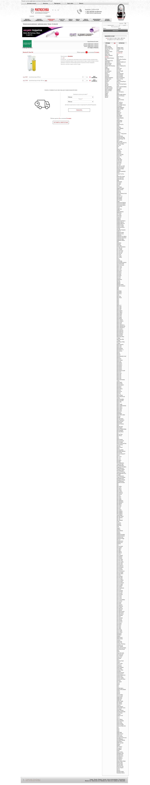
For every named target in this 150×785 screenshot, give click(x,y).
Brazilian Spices (120, 688)
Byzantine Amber (120, 771)
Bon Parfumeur (108, 71)
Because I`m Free (120, 174)
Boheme (118, 532)
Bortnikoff (107, 75)
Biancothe (119, 276)
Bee (117, 175)
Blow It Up (119, 456)
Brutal (118, 729)
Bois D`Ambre (120, 581)
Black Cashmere (120, 321)
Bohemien (119, 543)
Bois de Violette (120, 572)
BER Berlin (119, 213)
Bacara (118, 67)
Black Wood (119, 411)
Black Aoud (119, 315)
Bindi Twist (119, 293)
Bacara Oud (119, 68)
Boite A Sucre (119, 632)
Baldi (106, 45)
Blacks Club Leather (121, 414)
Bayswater (119, 158)
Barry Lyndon (119, 141)
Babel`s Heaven (120, 56)
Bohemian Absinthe (121, 534)
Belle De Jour (119, 196)
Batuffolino (119, 151)
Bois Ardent (119, 547)
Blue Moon (119, 504)
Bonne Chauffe (120, 646)
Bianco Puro (119, 270)
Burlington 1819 (120, 753)
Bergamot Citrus (120, 224)
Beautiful (118, 170)
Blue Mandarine (120, 502)
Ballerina (118, 114)
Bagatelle (118, 89)
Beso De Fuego (120, 250)
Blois (118, 437)
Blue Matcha (119, 503)
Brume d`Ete (119, 722)
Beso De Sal (119, 253)
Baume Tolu (119, 155)
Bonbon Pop (119, 641)
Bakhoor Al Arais (120, 99)
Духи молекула (121, 779)
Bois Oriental (119, 620)
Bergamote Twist (120, 233)
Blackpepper (119, 413)
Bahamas (118, 90)
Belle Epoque (119, 197)
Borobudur (119, 658)
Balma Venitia (108, 46)
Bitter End (119, 296)
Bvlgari (106, 93)
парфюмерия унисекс (42, 24)
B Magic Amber (120, 47)
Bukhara (118, 744)
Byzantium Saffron (120, 772)
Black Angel (119, 314)
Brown (118, 716)
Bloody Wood (120, 447)
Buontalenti (119, 749)
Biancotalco (119, 275)
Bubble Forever (120, 733)
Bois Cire (119, 554)
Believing (119, 190)
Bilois (118, 289)
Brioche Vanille (120, 701)
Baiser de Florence (120, 95)
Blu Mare (119, 461)
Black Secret (119, 391)
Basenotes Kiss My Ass (122, 142)
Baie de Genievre (120, 92)
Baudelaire (119, 153)
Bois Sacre (119, 625)
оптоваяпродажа (107, 20)
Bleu (118, 433)
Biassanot (119, 278)
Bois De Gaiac (120, 563)
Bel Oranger (119, 187)
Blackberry (119, 412)
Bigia (118, 287)
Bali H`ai (118, 110)
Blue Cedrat (119, 490)
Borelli (118, 651)
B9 (117, 55)
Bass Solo (119, 145)
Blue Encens (119, 494)
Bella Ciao (119, 192)
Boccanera (119, 522)
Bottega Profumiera (109, 77)
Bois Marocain (120, 608)
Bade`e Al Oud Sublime (121, 86)
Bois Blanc (119, 549)
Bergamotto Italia (120, 239)
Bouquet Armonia (120, 672)
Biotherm (100, 779)
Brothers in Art (120, 715)
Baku (118, 101)
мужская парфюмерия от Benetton (91, 45)
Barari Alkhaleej (120, 128)
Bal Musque (119, 106)
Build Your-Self (120, 743)
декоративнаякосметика (97, 20)
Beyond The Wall (120, 263)
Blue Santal (119, 509)
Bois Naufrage (120, 615)
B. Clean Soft (55, 24)
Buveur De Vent (120, 766)
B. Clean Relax (120, 51)
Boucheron (107, 80)
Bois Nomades (120, 618)
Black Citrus (119, 323)
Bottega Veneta (108, 79)
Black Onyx (119, 373)
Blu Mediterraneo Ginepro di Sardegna (121, 476)
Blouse (118, 455)
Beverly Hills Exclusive (121, 262)
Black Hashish (120, 348)
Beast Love (119, 163)
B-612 (118, 50)
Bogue (106, 67)
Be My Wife (119, 161)
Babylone (119, 63)
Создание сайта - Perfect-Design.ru (33, 779)
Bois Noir (119, 616)
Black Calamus (120, 319)
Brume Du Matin (120, 720)
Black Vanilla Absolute (121, 405)
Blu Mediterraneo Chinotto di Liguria (120, 469)
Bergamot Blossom (121, 223)
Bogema (118, 528)
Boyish (118, 683)
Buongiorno (119, 748)
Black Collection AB (121, 326)
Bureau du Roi (120, 752)
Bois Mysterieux (120, 614)
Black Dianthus (120, 334)
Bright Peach (119, 698)
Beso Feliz (119, 254)
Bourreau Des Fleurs (121, 679)
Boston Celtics (120, 663)
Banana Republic (108, 47)
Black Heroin (119, 351)
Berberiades (119, 215)
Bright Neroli (119, 697)
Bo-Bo (118, 521)
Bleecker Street (120, 426)
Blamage (118, 417)
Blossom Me (119, 452)
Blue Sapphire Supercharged (119, 514)
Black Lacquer (120, 360)
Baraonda (119, 127)
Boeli (118, 526)
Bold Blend (119, 634)
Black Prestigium (120, 384)
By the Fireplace (120, 767)
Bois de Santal (120, 569)
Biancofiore (119, 271)
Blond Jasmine (120, 439)
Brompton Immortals (121, 711)
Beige (118, 180)
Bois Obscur (119, 619)
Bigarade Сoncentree (121, 286)
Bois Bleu (119, 550)
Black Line (119, 361)
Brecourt (107, 84)
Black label (119, 358)
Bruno (118, 728)
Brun (118, 727)
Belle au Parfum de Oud (122, 193)
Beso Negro (119, 256)
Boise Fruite (119, 629)
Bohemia (118, 533)
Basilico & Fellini (120, 144)
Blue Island (119, 499)
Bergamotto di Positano (121, 237)
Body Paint (119, 525)
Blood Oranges (120, 442)
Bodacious (119, 524)
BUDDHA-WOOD (121, 740)
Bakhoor (118, 98)
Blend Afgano (119, 427)
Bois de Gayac (120, 564)
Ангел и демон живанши (112, 779)
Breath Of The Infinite (121, 689)
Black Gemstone (120, 344)
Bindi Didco (119, 292)
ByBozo (106, 95)
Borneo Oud (119, 657)
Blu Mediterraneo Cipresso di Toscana (121, 471)
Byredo (106, 97)
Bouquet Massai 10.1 (121, 675)
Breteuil (118, 693)
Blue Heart (119, 496)
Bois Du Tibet (119, 577)
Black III (118, 355)
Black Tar (119, 392)
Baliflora (118, 111)
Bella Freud (107, 54)
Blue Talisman (119, 517)
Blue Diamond (120, 493)
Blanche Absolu (120, 421)
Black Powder (119, 383)
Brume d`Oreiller (120, 724)
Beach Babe (119, 162)
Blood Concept (108, 64)
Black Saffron (119, 388)
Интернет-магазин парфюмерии (30, 24)
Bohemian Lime (120, 537)
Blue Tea (118, 519)
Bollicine (118, 636)
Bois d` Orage (119, 578)
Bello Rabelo (119, 198)
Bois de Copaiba (120, 562)
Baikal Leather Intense (121, 94)
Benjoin (118, 210)
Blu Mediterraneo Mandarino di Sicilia (121, 479)
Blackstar (118, 416)
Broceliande (119, 709)
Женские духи (88, 780)
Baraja (118, 125)
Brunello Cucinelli (108, 88)
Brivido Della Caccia (121, 707)
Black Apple (119, 317)
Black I (118, 352)
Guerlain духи (116, 780)
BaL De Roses (120, 102)
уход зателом (78, 20)
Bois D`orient (119, 593)
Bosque (118, 662)
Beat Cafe (119, 164)
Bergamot (119, 218)
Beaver (118, 172)
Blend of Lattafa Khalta (121, 429)
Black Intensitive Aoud (121, 356)
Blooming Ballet (120, 450)
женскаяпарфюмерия (27, 20)
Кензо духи (110, 780)
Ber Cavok (119, 214)
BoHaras (118, 529)
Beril (118, 241)
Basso (118, 146)
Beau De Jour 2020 (121, 166)
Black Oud (119, 374)
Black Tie (119, 394)
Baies (118, 93)
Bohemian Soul (120, 541)
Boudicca (107, 81)
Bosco (118, 659)
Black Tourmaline (120, 399)
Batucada (118, 150)
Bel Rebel (107, 52)
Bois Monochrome (120, 611)
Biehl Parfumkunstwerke (109, 60)
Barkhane (119, 132)
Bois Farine (119, 602)
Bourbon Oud (119, 676)
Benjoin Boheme (120, 211)
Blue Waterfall (119, 520)
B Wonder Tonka (120, 49)
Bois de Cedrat (120, 559)
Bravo (118, 687)
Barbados (119, 129)
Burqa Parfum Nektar (121, 761)
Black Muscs (119, 365)
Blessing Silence (120, 431)
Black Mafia (119, 362)
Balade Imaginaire (120, 107)
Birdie (118, 295)
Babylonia (119, 64)
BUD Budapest (120, 739)
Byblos (106, 94)
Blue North (119, 506)
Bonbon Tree (119, 642)
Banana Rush (119, 120)
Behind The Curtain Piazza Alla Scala (121, 177)
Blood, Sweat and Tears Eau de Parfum (121, 444)
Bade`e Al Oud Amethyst (120, 79)
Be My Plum (119, 159)
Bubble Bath (119, 732)
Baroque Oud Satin (121, 137)
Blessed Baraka (120, 430)
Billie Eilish (107, 62)
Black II (118, 353)
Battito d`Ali (119, 149)
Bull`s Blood (119, 746)
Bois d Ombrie (120, 555)
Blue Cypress (119, 491)
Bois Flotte (119, 603)
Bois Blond (119, 551)
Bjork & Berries (108, 63)
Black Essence (120, 335)
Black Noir (119, 371)
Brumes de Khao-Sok (121, 726)
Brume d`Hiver (120, 723)
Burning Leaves (120, 756)
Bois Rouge (119, 623)
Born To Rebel (120, 655)
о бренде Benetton (27, 47)
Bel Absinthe (119, 181)
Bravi (118, 685)
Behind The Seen (120, 179)
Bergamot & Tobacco (121, 220)
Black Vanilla (119, 404)
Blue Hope (119, 498)
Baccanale (119, 69)
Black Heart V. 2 (120, 349)
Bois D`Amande (120, 580)
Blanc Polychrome (120, 420)
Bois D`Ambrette (120, 582)
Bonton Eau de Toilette (121, 647)
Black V (118, 403)
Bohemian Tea (119, 542)
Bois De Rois (119, 568)
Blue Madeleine (120, 500)
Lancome (104, 779)
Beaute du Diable (120, 168)
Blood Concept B (120, 440)
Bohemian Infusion (121, 535)
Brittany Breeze (120, 706)
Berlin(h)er (119, 243)
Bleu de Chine (119, 434)
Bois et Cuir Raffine (121, 599)
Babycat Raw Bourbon (121, 59)
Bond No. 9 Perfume (121, 644)
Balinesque (119, 112)
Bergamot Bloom (120, 222)
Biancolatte (119, 274)
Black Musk (119, 366)
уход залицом (70, 20)
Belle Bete (119, 194)
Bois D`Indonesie (120, 588)
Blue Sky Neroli (120, 516)
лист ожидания (94, 77)
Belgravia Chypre (120, 188)
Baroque (118, 134)
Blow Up (118, 457)
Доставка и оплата (31, 3)
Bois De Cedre (120, 560)
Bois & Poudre (120, 546)
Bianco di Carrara (120, 265)
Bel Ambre (119, 183)
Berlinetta (119, 244)
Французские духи (96, 780)
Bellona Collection (108, 55)
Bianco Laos (119, 266)
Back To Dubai (120, 75)
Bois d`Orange (120, 590)
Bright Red (119, 700)
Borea (118, 650)
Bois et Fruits (119, 601)
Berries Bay (119, 245)
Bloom (118, 448)
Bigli (118, 288)
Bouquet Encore (120, 674)
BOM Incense (119, 637)
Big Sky (118, 280)
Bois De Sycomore (120, 571)
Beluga (118, 201)
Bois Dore (119, 575)
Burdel (118, 750)
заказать (115, 30)
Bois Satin (119, 627)
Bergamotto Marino (121, 240)
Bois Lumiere (119, 607)
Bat (117, 148)
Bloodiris (118, 446)
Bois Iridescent (120, 606)
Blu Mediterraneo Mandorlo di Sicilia (121, 482)
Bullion (118, 745)
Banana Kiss (119, 116)
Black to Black (120, 395)
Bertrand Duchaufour (121, 246)
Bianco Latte (119, 267)
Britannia (118, 705)
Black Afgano (119, 310)
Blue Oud (119, 507)
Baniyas (118, 123)
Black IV (118, 357)
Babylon (118, 60)
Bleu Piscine (119, 435)
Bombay (118, 640)
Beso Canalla (119, 249)
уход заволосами (85, 20)
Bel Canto (119, 184)
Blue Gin (118, 495)
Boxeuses (119, 680)
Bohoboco (107, 68)
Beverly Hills (119, 261)
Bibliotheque (119, 279)
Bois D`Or (119, 589)
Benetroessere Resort (121, 205)
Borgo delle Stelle (120, 653)
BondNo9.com (120, 645)
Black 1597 (119, 309)
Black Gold (119, 345)
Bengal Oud (119, 209)
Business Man (120, 762)
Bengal (118, 207)
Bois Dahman (119, 556)
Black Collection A (120, 325)
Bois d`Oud (119, 595)
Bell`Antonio (119, 200)
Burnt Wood (119, 759)
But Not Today (120, 763)
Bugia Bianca (119, 741)
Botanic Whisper (120, 667)
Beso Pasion (119, 257)
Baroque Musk (120, 136)
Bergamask (119, 217)
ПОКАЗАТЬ (79, 110)
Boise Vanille (119, 631)
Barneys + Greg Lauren (121, 133)
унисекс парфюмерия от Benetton (91, 46)
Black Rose (119, 386)
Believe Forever (120, 189)
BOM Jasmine (120, 638)
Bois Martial (119, 610)
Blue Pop (118, 508)
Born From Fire (120, 654)
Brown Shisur (119, 719)
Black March (119, 364)
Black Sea (119, 390)
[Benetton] (27, 47)
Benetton (49, 24)
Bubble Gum (119, 735)
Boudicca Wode (120, 670)
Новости (81, 3)
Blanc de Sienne (120, 418)
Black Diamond (120, 330)
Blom (118, 438)
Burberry (107, 92)
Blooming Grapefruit (121, 451)
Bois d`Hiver (119, 586)
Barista (118, 131)
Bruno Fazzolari (108, 90)
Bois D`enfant (119, 585)
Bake (118, 97)
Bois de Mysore (120, 565)
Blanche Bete (119, 422)
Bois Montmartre (120, 612)
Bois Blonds (119, 552)
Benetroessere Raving (121, 202)
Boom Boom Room (121, 649)
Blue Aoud (119, 487)
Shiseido (95, 779)
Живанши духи (103, 780)
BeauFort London (108, 51)
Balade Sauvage (120, 108)
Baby (118, 58)
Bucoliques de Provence (122, 737)
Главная (91, 779)
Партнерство (57, 3)
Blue (118, 483)
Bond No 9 (107, 72)
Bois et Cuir (119, 598)
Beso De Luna (120, 252)
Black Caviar (119, 322)
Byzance (118, 770)
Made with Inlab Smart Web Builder (33, 780)
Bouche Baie (119, 668)
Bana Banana (119, 115)
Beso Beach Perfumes (109, 58)
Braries (118, 684)
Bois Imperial (119, 605)
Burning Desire (120, 754)
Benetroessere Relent (121, 203)
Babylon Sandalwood (121, 62)
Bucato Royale (120, 736)
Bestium (118, 259)
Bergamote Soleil (120, 232)
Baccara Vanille (120, 71)
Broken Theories (120, 710)
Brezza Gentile (120, 696)
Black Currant (119, 328)
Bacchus (118, 72)
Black (118, 299)
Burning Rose (119, 757)
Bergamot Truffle (120, 226)
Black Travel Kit (120, 400)
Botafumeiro (119, 666)
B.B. (118, 54)
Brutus (118, 731)
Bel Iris (118, 185)
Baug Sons (107, 50)
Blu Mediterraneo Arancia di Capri (120, 463)
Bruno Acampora (108, 89)
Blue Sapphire (119, 511)
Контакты (45, 3)
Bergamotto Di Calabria (121, 236)
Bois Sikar (119, 628)
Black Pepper (119, 382)
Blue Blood (119, 489)
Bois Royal (119, 624)
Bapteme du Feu (120, 124)
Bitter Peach (119, 297)
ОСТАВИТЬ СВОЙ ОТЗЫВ (61, 122)
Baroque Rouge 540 (121, 138)
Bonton (106, 73)
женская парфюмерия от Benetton (91, 43)
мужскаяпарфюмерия (39, 20)
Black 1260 (119, 308)
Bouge (106, 82)
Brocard (106, 85)
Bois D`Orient (120, 591)
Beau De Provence (120, 167)
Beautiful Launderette (121, 171)
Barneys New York (109, 49)
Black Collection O (120, 327)
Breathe (118, 690)
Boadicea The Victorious (110, 65)
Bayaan (118, 157)
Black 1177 (119, 305)
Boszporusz (119, 664)
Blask (118, 425)
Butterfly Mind (120, 765)
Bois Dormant (119, 576)
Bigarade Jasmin (120, 284)
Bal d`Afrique (119, 103)
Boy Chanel (119, 681)
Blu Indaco (119, 460)
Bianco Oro (119, 269)
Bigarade (118, 282)
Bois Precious (119, 621)
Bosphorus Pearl (120, 660)
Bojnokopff (119, 633)
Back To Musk (120, 76)
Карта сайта (70, 3)
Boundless (119, 671)
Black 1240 (119, 306)
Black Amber (119, 313)
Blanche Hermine (120, 424)
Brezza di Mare (120, 694)
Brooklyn (119, 714)
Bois (118, 545)
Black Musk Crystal (121, 370)
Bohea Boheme (120, 530)
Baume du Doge (120, 154)
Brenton (118, 692)
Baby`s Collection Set (121, 65)
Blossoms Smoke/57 (121, 453)
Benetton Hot (119, 206)
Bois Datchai (119, 558)
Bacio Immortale (120, 73)
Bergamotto (119, 235)
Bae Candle (119, 88)
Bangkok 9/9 (119, 121)
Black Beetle (119, 318)
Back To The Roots (121, 77)
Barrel (118, 140)
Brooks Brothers (108, 86)
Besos (118, 258)
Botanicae (107, 76)
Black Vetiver (119, 407)
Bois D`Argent (120, 584)
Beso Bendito (119, 248)
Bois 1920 (107, 69)
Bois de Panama (120, 567)
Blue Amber (119, 486)
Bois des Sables (120, 573)
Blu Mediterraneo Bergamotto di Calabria (121, 466)
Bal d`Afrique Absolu (121, 105)
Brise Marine (119, 702)
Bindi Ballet (119, 291)
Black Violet (119, 409)
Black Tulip (119, 401)
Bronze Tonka (119, 713)
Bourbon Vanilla (120, 677)
